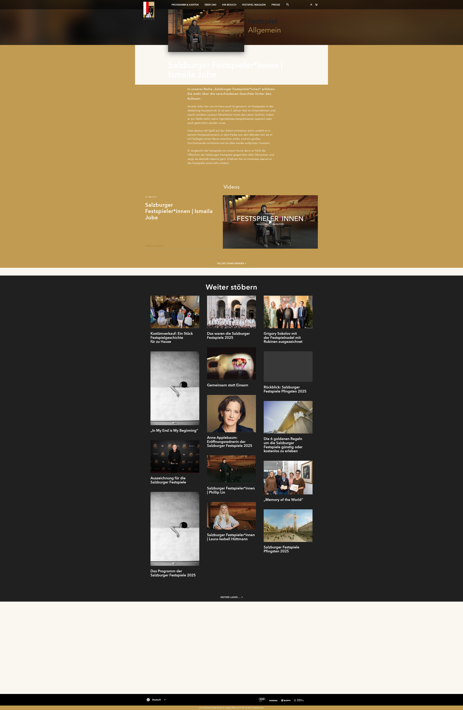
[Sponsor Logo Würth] (285, 700)
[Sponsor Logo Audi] (262, 699)
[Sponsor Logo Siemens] (273, 700)
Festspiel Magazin (254, 4)
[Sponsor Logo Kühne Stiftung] (299, 700)
